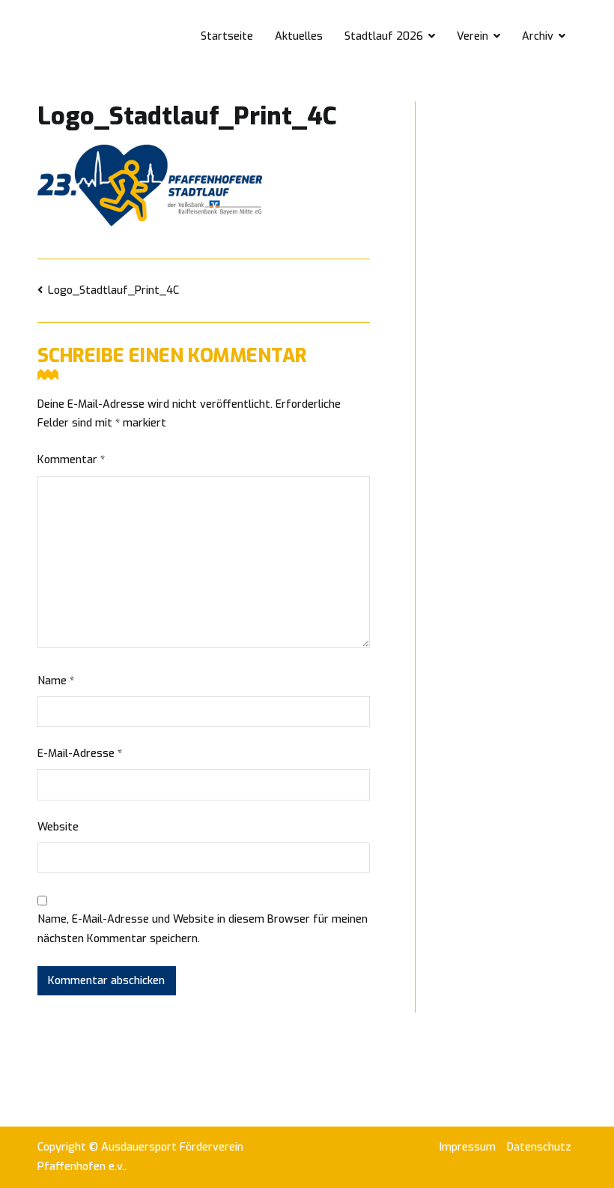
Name (55, 681)
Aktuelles (299, 36)
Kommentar (71, 460)
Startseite (227, 36)
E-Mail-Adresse (79, 754)
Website (58, 827)
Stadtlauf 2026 (383, 36)
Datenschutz (539, 1147)
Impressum (468, 1147)
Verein (472, 36)
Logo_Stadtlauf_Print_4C (113, 290)
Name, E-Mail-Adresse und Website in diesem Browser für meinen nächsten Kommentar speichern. (202, 929)
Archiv (537, 36)
